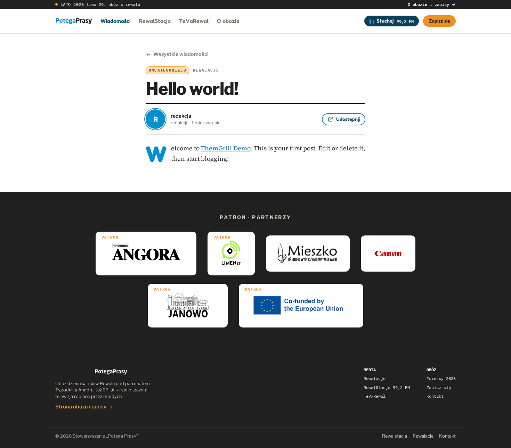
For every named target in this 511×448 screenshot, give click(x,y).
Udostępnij (348, 119)
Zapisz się (439, 21)
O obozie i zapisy (428, 4)
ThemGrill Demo (226, 148)
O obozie (228, 20)
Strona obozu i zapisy (80, 407)
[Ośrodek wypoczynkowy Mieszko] (308, 253)
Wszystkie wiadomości (181, 54)
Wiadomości (115, 20)
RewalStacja (155, 20)
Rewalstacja (394, 436)
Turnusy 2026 (441, 378)
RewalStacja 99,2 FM (387, 387)
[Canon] (388, 253)
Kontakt (435, 396)
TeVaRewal (194, 20)
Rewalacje (375, 378)
